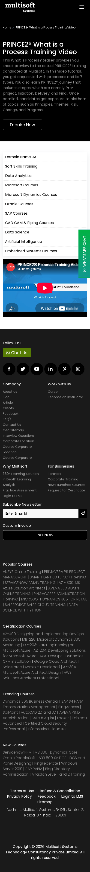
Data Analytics (18, 175)
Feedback (10, 413)
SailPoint (11, 712)
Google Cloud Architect (56, 661)
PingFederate (46, 763)
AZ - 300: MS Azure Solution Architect (41, 585)
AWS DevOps (51, 656)
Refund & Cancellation (60, 790)
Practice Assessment (20, 490)
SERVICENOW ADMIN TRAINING (31, 582)
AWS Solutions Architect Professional (37, 675)
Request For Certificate (66, 490)
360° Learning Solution (21, 473)
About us (10, 391)
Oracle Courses (19, 204)
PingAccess (68, 706)
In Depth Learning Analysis (17, 482)
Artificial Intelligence (23, 241)
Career (53, 391)
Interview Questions (19, 435)
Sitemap (45, 802)
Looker (63, 718)
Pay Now (45, 535)
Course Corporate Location (17, 449)
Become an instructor (65, 397)
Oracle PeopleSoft (19, 757)
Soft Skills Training (21, 166)
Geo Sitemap (13, 430)
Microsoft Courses (21, 185)
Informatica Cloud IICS (48, 729)
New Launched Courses (66, 484)
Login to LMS (12, 495)
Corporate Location (18, 441)
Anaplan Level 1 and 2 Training (58, 774)
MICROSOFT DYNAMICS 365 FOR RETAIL (54, 599)
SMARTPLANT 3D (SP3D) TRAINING (58, 577)
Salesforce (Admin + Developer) (31, 667)
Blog (6, 397)
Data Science (17, 232)
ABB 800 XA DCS (53, 757)
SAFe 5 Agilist (43, 718)
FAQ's (7, 419)
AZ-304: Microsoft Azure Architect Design (40, 669)
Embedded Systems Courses (31, 251)
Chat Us (18, 353)
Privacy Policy (19, 796)
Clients (8, 408)
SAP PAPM (34, 768)
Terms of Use (22, 790)
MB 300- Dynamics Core (56, 752)
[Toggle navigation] (81, 7)
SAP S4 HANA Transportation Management (43, 704)
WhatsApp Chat (84, 252)
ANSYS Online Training (22, 571)
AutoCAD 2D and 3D (38, 712)
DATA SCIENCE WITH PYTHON (40, 607)
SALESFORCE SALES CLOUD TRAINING (36, 604)
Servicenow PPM (18, 752)
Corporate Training (63, 479)
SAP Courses (16, 213)
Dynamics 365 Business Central (30, 701)
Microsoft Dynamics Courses (31, 194)
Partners (54, 473)
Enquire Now (22, 125)
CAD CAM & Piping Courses (29, 222)
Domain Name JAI (21, 157)
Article (8, 402)
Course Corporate (17, 457)
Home (7, 27)
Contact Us (12, 424)
